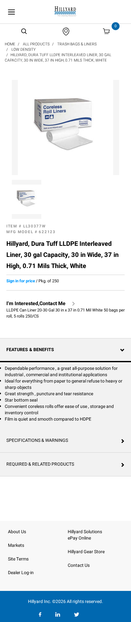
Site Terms (18, 559)
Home (10, 44)
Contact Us (79, 565)
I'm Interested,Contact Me (36, 303)
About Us (17, 531)
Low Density (23, 49)
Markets (16, 545)
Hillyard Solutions (85, 531)
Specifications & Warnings (37, 440)
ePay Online (79, 538)
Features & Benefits (30, 349)
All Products (36, 44)
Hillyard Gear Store (86, 551)
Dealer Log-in (21, 572)
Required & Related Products (40, 464)
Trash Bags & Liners (77, 44)
